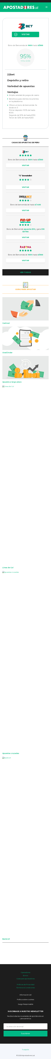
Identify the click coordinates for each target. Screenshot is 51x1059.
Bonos (25, 975)
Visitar (26, 34)
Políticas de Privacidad (25, 984)
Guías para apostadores (25, 979)
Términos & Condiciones (25, 988)
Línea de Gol (7, 568)
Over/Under (7, 353)
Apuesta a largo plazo (12, 382)
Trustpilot (25, 1049)
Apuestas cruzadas (10, 753)
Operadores (25, 972)
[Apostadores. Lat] (20, 7)
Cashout (6, 323)
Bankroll (6, 939)
